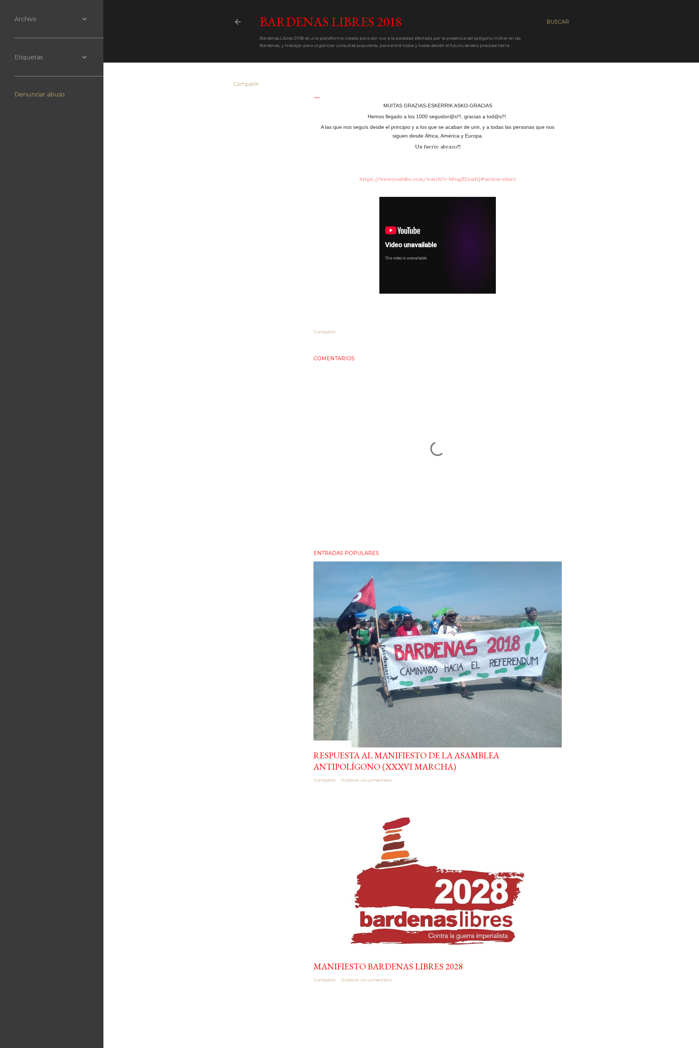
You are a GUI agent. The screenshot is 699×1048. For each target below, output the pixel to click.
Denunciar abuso (40, 94)
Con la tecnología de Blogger (407, 1025)
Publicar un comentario (366, 780)
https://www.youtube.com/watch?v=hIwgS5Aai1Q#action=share (437, 179)
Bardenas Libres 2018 (331, 21)
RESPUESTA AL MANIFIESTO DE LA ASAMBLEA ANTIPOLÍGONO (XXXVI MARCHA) (406, 761)
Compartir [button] (246, 84)
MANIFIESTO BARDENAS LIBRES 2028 (388, 966)
